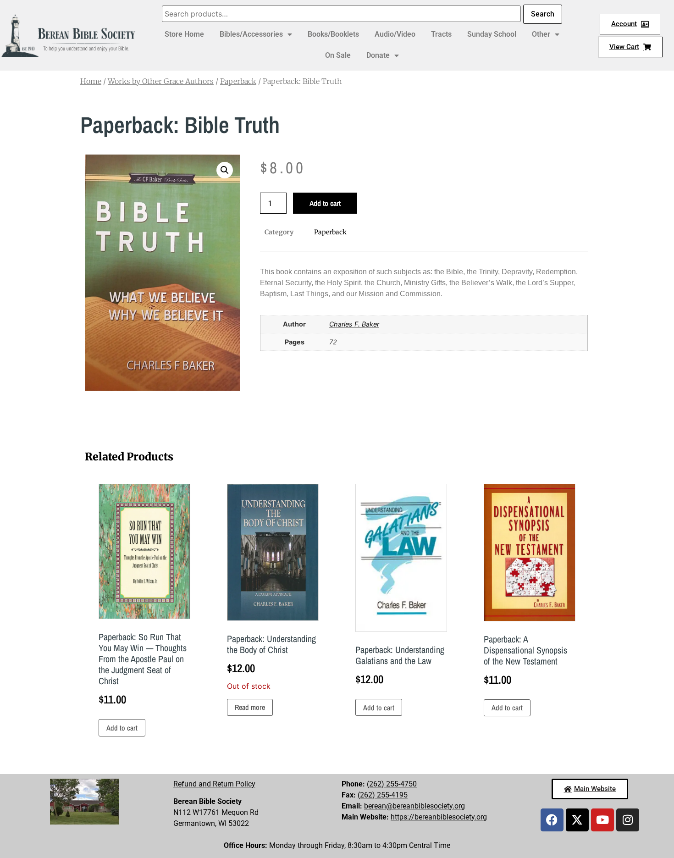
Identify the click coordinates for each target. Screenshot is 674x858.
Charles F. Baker (354, 324)
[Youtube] (602, 819)
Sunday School (491, 34)
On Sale (338, 55)
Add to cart (325, 203)
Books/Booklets (333, 34)
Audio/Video (395, 34)
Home (90, 81)
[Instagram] (627, 819)
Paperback (238, 81)
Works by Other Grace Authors (161, 81)
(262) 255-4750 (392, 784)
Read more (250, 707)
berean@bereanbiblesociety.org (414, 806)
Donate (378, 55)
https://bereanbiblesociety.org (439, 817)
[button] (224, 170)
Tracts (441, 34)
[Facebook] (552, 819)
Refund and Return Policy (214, 784)
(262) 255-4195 (383, 795)
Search (542, 14)
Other (541, 34)
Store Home (184, 34)
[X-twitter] (577, 819)
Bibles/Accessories (251, 34)
